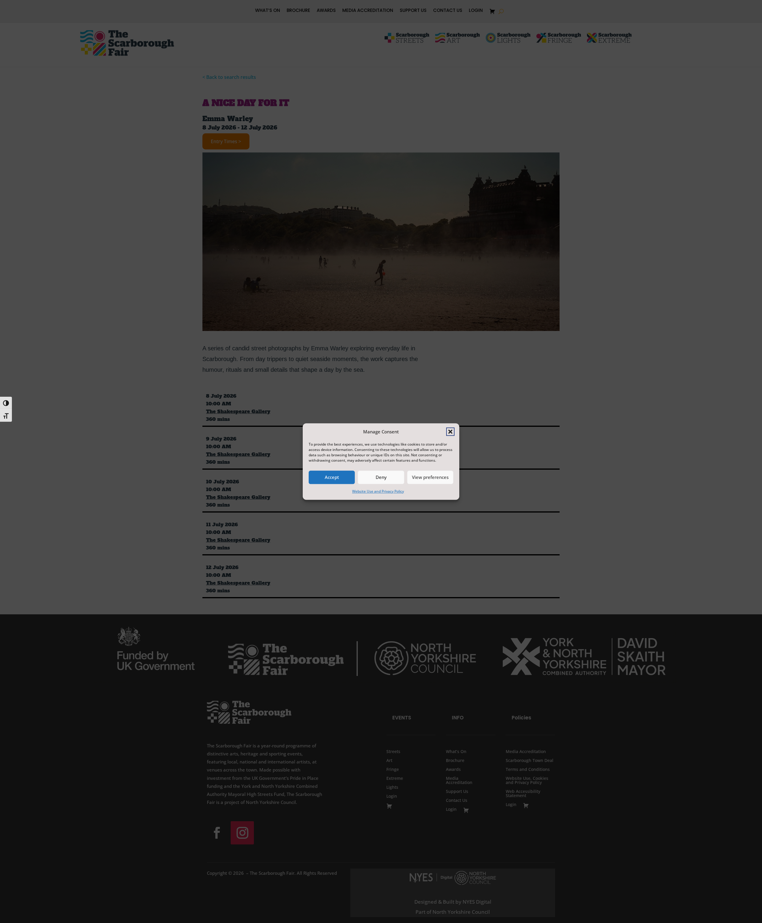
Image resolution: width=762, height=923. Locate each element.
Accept (332, 477)
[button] (450, 432)
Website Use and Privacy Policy (378, 491)
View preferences (430, 477)
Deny (381, 477)
